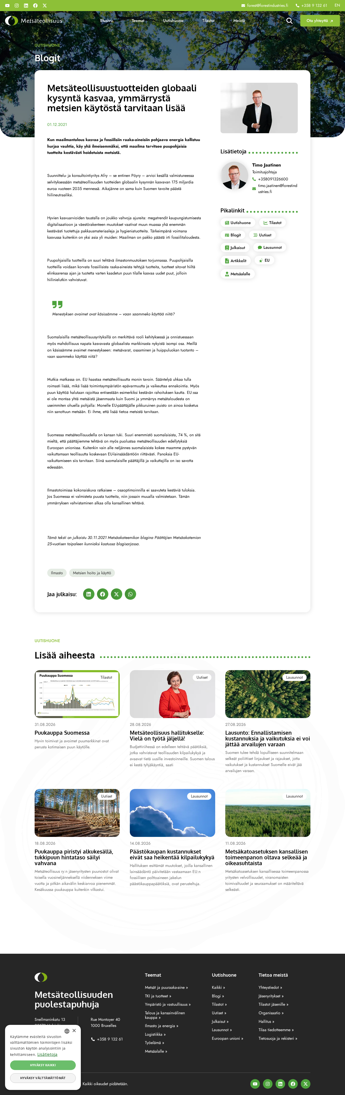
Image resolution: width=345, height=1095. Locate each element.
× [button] (74, 1031)
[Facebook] (35, 5)
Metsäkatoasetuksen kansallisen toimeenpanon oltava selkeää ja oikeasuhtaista (266, 857)
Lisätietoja (47, 1054)
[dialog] (43, 1057)
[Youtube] (7, 5)
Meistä (239, 20)
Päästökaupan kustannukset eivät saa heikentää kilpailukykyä (172, 854)
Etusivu (106, 20)
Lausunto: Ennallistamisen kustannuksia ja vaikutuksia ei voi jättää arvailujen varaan (267, 738)
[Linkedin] (26, 5)
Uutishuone (173, 20)
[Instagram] (16, 5)
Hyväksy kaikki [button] (43, 1065)
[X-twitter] (44, 5)
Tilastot (208, 20)
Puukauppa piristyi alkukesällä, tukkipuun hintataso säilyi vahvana (74, 857)
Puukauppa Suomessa (62, 732)
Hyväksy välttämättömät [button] (43, 1078)
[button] (88, 594)
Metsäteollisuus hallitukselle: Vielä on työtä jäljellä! (167, 735)
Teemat (138, 20)
